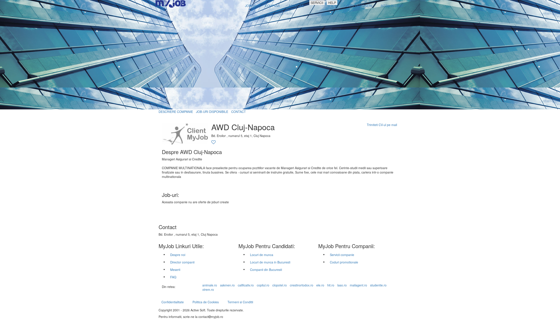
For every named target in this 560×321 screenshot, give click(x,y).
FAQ (173, 277)
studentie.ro (378, 285)
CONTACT (238, 111)
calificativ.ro (246, 285)
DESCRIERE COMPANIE (176, 111)
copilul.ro (263, 285)
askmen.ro (227, 285)
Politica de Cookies (205, 302)
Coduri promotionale (344, 262)
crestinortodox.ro (301, 285)
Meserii (175, 269)
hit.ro (330, 285)
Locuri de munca (261, 255)
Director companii (182, 262)
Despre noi (177, 255)
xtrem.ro (208, 289)
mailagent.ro (358, 285)
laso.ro (342, 285)
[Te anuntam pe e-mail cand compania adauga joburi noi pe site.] (213, 142)
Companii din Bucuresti (266, 269)
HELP (332, 2)
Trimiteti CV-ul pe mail (382, 125)
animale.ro (209, 285)
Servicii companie (342, 255)
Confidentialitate (172, 302)
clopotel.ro (279, 285)
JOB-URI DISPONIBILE (212, 111)
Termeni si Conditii (240, 302)
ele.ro (320, 285)
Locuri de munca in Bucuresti (270, 262)
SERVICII (317, 2)
